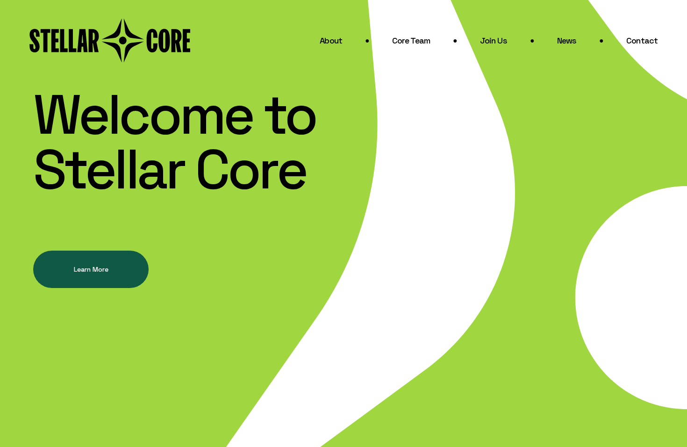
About (331, 40)
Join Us (493, 40)
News (566, 40)
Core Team (411, 40)
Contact (642, 40)
